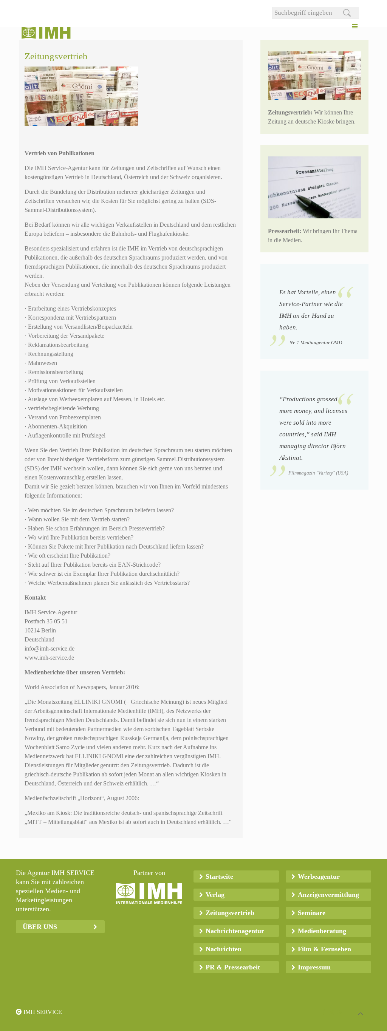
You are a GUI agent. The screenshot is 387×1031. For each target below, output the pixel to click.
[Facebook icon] (324, 1012)
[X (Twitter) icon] (331, 1012)
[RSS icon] (339, 1012)
